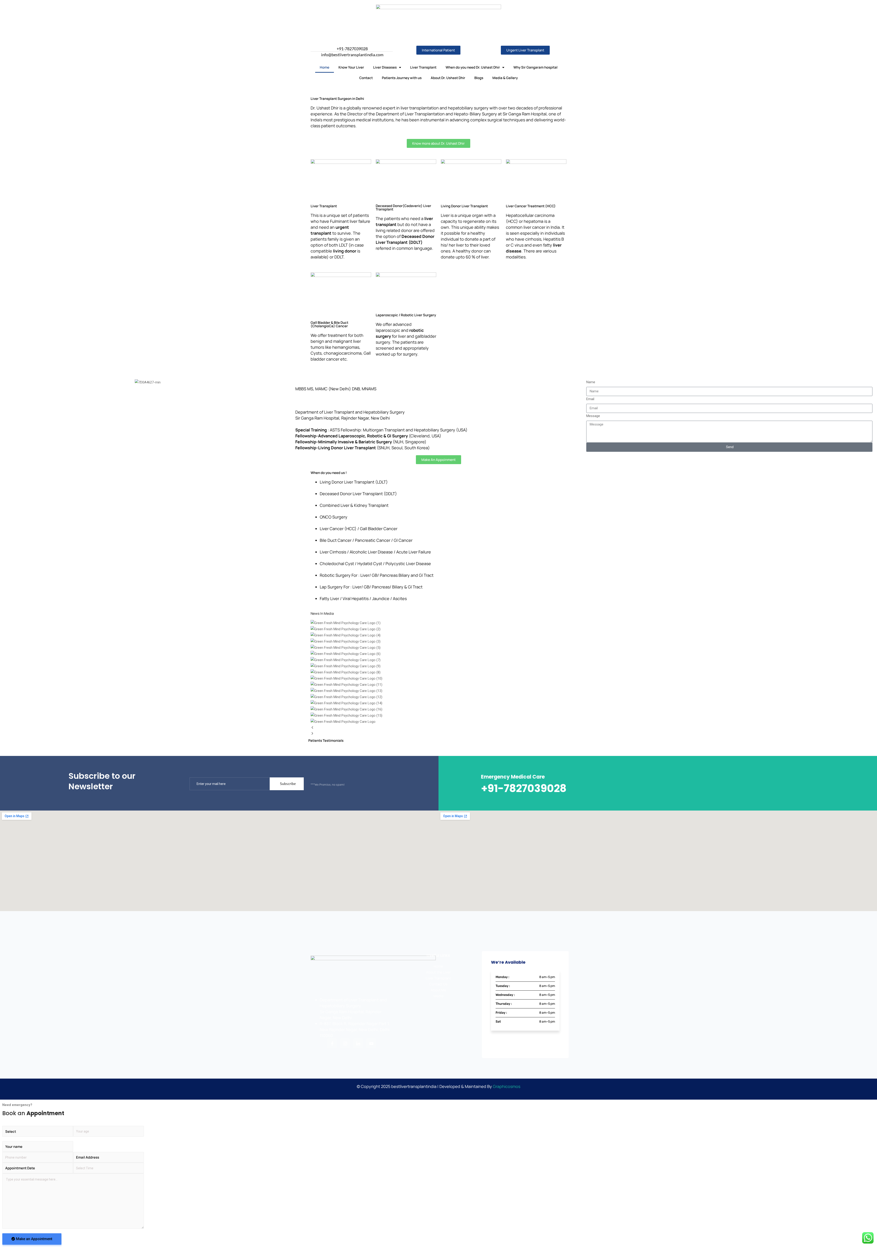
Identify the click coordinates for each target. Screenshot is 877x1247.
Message (593, 416)
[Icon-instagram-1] (345, 1043)
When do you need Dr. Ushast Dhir (473, 67)
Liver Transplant (423, 67)
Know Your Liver (351, 67)
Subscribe (288, 784)
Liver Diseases (385, 67)
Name (590, 382)
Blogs (478, 77)
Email (590, 399)
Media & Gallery (505, 77)
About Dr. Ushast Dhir (448, 77)
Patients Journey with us (402, 77)
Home (324, 67)
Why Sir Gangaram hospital (535, 67)
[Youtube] (371, 1043)
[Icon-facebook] (332, 1043)
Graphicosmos (506, 1086)
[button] (438, 728)
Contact (366, 77)
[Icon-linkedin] (358, 1043)
